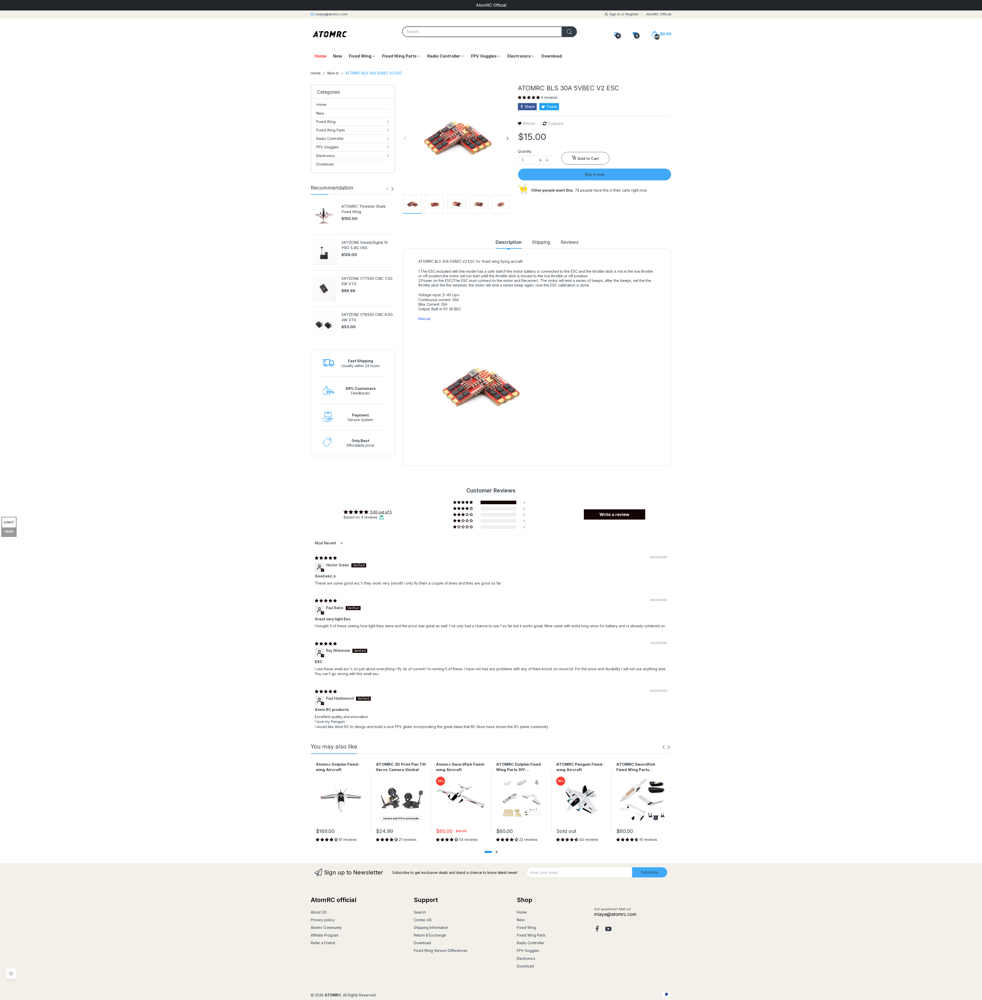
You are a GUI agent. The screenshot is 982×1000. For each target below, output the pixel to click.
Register (632, 14)
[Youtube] (608, 929)
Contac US (423, 920)
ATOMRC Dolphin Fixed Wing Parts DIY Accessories (518, 767)
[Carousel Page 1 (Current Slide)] (488, 852)
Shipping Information (431, 927)
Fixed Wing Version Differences (440, 950)
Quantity (525, 151)
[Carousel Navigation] (390, 189)
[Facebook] (597, 929)
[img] (326, 558)
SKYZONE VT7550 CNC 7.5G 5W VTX (367, 281)
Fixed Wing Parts (531, 935)
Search (420, 912)
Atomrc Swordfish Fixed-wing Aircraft (460, 767)
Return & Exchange (430, 935)
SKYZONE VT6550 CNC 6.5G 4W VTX (367, 317)
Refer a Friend (323, 943)
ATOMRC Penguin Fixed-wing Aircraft (580, 767)
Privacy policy (322, 920)
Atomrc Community (326, 927)
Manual (424, 318)
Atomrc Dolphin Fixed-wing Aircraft (338, 767)
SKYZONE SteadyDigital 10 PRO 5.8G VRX (364, 245)
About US (319, 912)
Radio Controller (530, 943)
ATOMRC (333, 995)
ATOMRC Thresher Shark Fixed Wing (363, 209)
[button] (529, 97)
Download (422, 943)
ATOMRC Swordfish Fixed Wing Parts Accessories (635, 767)
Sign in (615, 14)
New (521, 920)
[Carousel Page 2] (497, 852)
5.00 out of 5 (381, 512)
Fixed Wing (526, 927)
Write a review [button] (614, 514)
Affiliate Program (324, 935)
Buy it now (594, 174)
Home (522, 912)
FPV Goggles (528, 950)
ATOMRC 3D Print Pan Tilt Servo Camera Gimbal (401, 767)
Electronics (526, 958)
